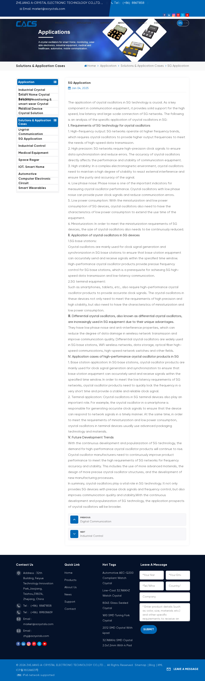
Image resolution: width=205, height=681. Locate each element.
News (141, 23)
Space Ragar (28, 160)
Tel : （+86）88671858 (129, 2)
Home (91, 65)
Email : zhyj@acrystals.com (36, 633)
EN (180, 23)
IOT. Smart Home (31, 167)
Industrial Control (31, 146)
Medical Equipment (33, 153)
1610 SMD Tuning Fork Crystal (116, 618)
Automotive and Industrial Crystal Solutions (31, 90)
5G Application (30, 139)
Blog (152, 665)
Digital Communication (30, 132)
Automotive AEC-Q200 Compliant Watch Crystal (118, 578)
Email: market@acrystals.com (44, 8)
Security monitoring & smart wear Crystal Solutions (35, 104)
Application (84, 23)
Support (105, 23)
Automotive (27, 174)
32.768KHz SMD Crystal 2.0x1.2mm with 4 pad (117, 643)
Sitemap (140, 665)
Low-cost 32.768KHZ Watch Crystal (116, 593)
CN (186, 23)
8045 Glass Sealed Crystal (115, 606)
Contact (159, 23)
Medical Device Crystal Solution (30, 111)
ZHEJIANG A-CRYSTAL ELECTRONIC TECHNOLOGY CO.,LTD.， (60, 2)
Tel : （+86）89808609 (37, 612)
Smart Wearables (32, 188)
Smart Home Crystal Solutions (34, 97)
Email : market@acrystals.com (38, 622)
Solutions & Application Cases (142, 65)
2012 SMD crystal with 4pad (117, 630)
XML (160, 665)
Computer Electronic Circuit (34, 181)
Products (61, 23)
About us (123, 23)
